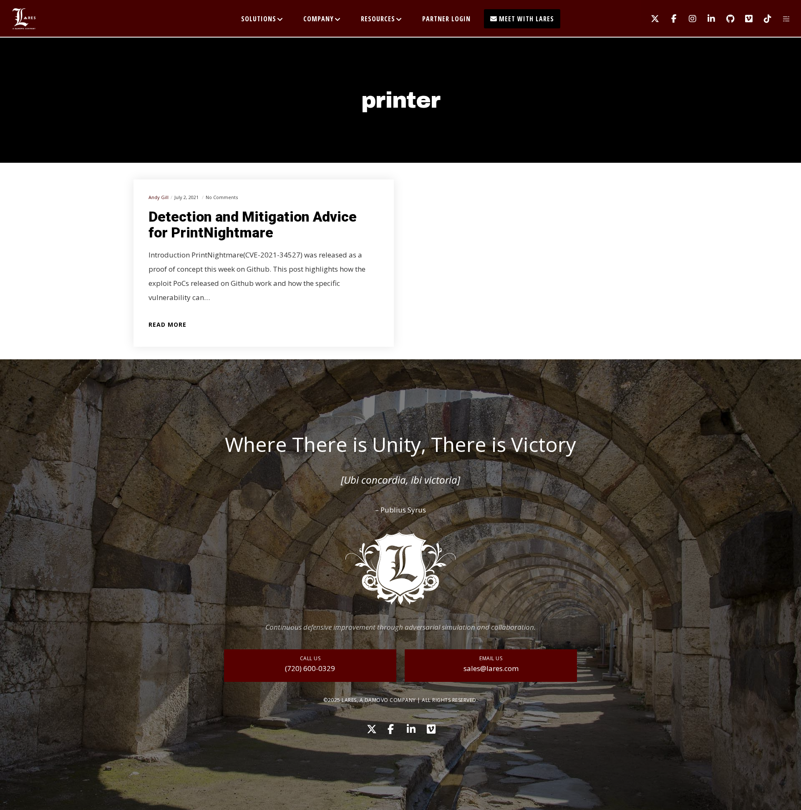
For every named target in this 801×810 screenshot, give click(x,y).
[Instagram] (687, 19)
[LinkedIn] (706, 19)
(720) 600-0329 (310, 668)
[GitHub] (724, 19)
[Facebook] (668, 19)
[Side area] (781, 19)
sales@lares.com (491, 668)
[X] (649, 19)
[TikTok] (762, 19)
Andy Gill (159, 197)
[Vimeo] (743, 19)
